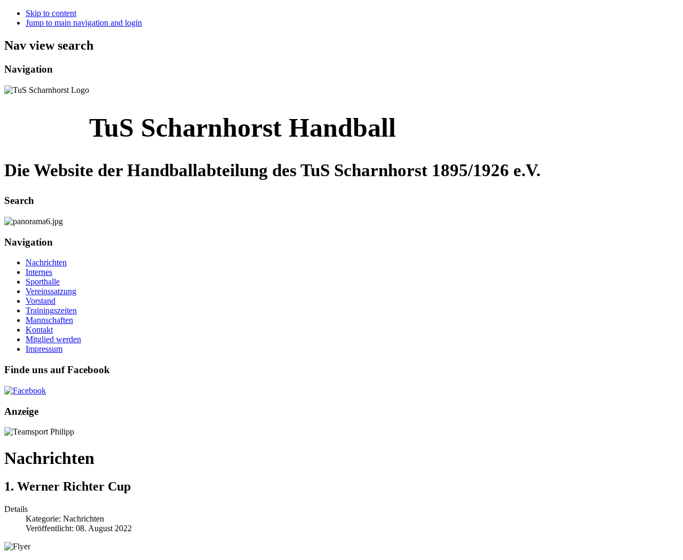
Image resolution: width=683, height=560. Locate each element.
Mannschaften (49, 320)
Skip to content (51, 13)
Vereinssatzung (51, 291)
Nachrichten (46, 262)
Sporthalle (43, 281)
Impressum (44, 348)
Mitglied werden (53, 339)
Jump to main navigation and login (84, 22)
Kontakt (39, 329)
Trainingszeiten (51, 310)
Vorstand (40, 300)
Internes (39, 272)
